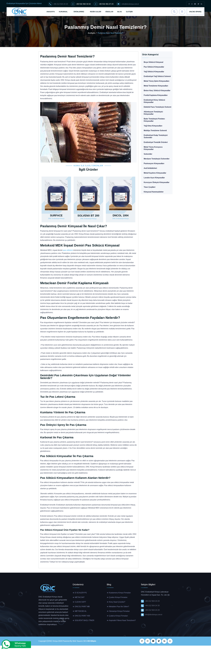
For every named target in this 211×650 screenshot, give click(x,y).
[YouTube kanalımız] (195, 4)
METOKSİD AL (81, 611)
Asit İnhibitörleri (150, 168)
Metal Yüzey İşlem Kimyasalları (156, 81)
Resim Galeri (95, 12)
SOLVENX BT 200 (88, 215)
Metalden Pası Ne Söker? (119, 606)
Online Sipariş (195, 12)
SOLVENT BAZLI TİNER (84, 620)
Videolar (109, 12)
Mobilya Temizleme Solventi (155, 130)
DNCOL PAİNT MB (82, 606)
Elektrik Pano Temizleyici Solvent (157, 107)
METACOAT (80, 597)
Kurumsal (63, 12)
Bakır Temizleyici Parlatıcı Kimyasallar (154, 120)
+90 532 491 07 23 (106, 4)
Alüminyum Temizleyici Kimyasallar (153, 113)
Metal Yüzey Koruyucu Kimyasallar (153, 148)
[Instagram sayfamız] (192, 4)
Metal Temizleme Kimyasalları (156, 86)
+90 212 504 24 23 (60, 4)
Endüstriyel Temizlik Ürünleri (156, 142)
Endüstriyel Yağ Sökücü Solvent (157, 76)
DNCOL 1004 (120, 215)
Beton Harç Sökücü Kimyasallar (157, 90)
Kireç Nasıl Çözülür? (117, 602)
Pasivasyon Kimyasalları (154, 163)
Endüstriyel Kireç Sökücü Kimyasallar (154, 101)
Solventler (148, 154)
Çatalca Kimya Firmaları (118, 616)
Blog (119, 12)
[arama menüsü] (174, 12)
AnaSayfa (50, 12)
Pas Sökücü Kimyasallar (154, 67)
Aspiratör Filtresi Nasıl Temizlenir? (122, 620)
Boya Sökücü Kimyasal (153, 62)
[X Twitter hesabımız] (158, 641)
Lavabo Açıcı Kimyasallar (154, 178)
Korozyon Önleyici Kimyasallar (156, 182)
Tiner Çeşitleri (149, 187)
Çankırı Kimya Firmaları (118, 597)
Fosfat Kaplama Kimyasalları (155, 95)
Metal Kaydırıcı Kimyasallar (155, 173)
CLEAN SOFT (80, 602)
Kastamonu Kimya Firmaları (120, 593)
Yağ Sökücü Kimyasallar (154, 72)
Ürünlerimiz (79, 12)
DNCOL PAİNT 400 (82, 616)
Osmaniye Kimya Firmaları (119, 611)
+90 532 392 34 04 (83, 4)
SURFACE (56, 215)
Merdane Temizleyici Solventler (156, 159)
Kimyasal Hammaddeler (154, 192)
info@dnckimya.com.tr (130, 4)
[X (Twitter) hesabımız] (198, 4)
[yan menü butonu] (182, 12)
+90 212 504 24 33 (152, 605)
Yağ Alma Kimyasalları (153, 126)
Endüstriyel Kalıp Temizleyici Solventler (156, 136)
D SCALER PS (81, 593)
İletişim (129, 12)
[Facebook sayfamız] (189, 4)
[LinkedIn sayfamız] (201, 4)
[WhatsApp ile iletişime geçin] (170, 641)
